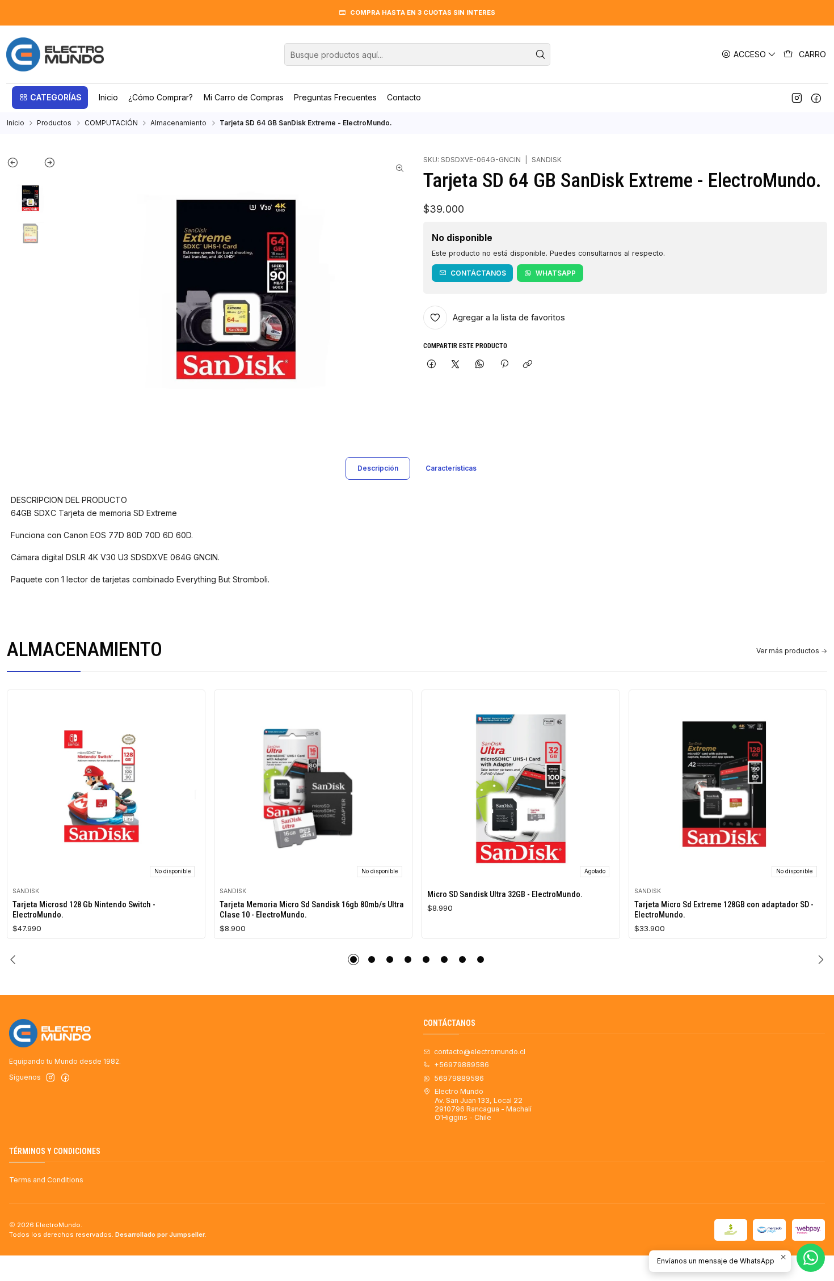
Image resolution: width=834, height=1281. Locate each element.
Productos (54, 123)
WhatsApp (556, 273)
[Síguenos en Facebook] (816, 97)
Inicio (15, 123)
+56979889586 (461, 1064)
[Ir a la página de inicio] (55, 54)
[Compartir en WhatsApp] (479, 364)
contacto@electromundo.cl (479, 1051)
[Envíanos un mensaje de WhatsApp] (811, 1258)
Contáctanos (478, 273)
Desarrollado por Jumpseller (160, 1234)
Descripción (377, 468)
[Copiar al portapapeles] (528, 364)
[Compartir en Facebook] (431, 364)
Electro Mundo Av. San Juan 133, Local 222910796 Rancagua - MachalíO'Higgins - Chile (483, 1104)
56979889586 (459, 1078)
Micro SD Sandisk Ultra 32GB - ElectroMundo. (505, 894)
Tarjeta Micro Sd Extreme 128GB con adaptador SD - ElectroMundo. (724, 909)
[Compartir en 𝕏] (455, 364)
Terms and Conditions (46, 1180)
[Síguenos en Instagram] (797, 97)
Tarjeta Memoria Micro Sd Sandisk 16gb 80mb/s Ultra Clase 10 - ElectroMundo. (312, 909)
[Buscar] (540, 54)
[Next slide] (43, 165)
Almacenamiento (178, 123)
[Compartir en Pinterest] (503, 364)
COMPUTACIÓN (111, 123)
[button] (50, 97)
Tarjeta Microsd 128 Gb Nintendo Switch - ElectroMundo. (83, 909)
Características (451, 468)
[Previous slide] (19, 165)
